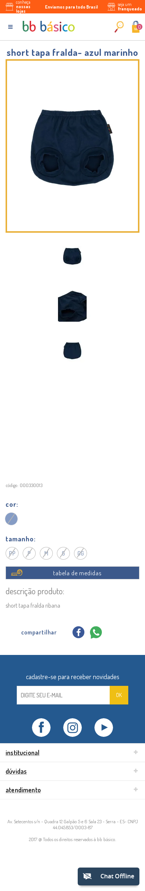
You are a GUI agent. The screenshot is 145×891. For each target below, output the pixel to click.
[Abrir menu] (10, 27)
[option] (72, 256)
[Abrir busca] (119, 26)
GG (80, 553)
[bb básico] (49, 26)
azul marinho (12, 518)
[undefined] (72, 146)
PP (12, 553)
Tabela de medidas (77, 573)
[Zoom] (72, 256)
